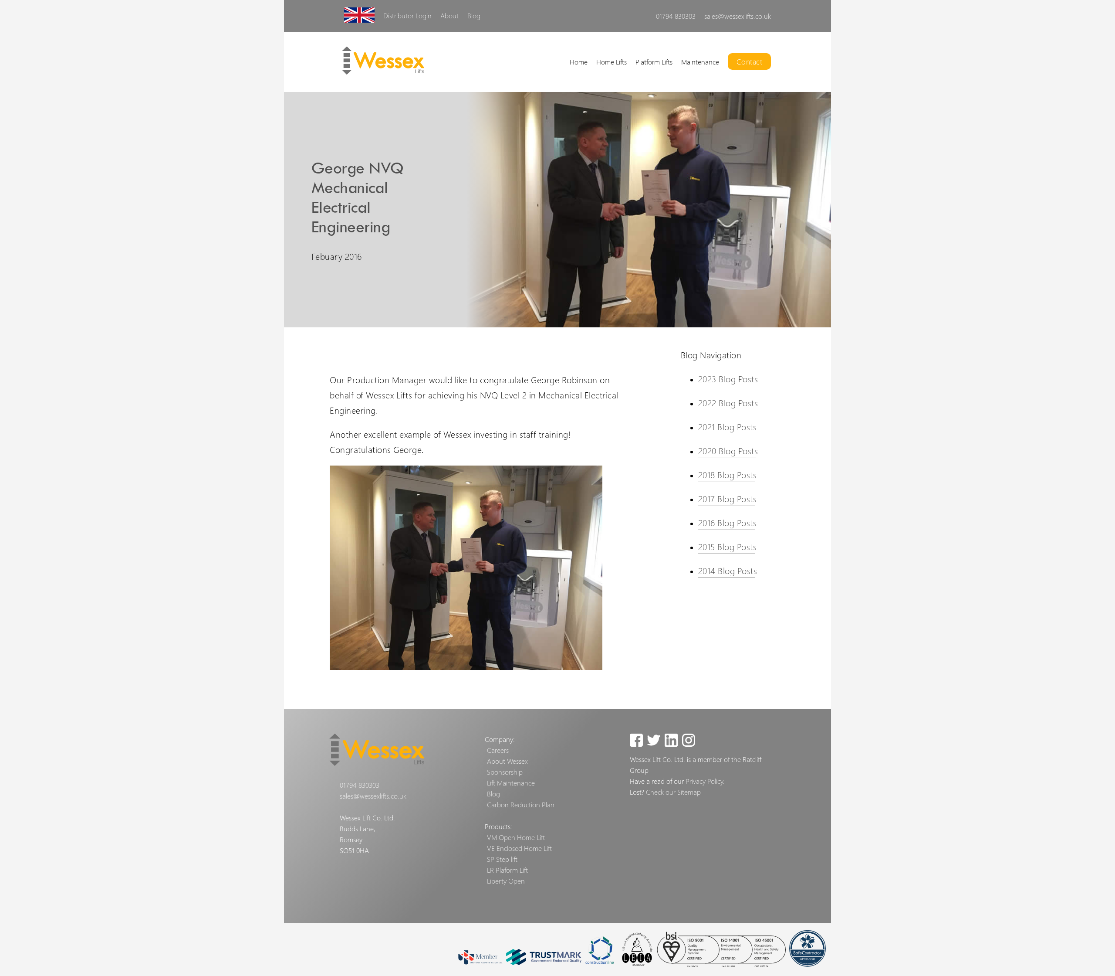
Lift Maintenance (511, 782)
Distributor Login (407, 15)
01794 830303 (676, 15)
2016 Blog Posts (727, 522)
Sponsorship (505, 771)
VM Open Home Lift (516, 837)
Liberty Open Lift (717, 125)
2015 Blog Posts (727, 546)
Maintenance (700, 61)
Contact (750, 61)
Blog (473, 15)
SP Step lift (502, 859)
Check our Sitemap (673, 791)
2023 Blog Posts (728, 378)
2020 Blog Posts (728, 450)
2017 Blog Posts (727, 498)
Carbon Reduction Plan (520, 804)
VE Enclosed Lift (554, 125)
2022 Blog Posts (728, 402)
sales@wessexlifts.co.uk (737, 15)
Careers (498, 750)
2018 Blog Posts (727, 474)
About (449, 15)
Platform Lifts (653, 61)
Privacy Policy (704, 781)
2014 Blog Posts (727, 570)
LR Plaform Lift (507, 869)
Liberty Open (506, 880)
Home (579, 61)
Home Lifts (611, 61)
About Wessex (507, 760)
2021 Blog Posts (727, 426)
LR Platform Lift (555, 125)
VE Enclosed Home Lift (519, 848)
